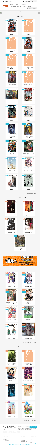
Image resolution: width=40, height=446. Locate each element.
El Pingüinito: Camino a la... (28, 363)
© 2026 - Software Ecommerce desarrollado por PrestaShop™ (20, 444)
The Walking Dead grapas (28, 101)
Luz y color (20, 248)
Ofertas (4, 437)
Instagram (17, 432)
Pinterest (13, 432)
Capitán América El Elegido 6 (28, 32)
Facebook (4, 432)
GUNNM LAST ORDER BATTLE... (12, 187)
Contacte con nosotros (7, 1)
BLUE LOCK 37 (28, 319)
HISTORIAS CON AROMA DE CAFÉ (11, 336)
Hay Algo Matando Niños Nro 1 (12, 397)
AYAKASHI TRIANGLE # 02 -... (28, 170)
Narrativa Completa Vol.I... (11, 363)
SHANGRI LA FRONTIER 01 (28, 415)
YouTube (11, 432)
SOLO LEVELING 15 (12, 136)
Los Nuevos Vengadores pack (11, 101)
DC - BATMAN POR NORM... (28, 136)
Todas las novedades (32, 193)
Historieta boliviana (14, 6)
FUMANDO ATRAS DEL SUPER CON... (28, 153)
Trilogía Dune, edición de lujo (29, 213)
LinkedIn (19, 432)
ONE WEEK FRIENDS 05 (28, 397)
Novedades (5, 439)
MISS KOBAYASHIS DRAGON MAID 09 (11, 285)
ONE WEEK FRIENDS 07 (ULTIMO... (11, 415)
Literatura (29, 6)
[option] (20, 12)
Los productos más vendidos (30, 420)
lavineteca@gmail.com (33, 443)
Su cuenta (23, 436)
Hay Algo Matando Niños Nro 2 (28, 380)
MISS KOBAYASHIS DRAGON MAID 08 (28, 285)
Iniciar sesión (23, 440)
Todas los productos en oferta (30, 342)
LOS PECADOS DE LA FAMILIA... (12, 319)
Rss (9, 432)
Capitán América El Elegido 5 (11, 50)
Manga (11, 4)
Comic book (16, 4)
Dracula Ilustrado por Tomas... (11, 213)
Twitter (6, 432)
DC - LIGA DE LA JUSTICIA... (11, 153)
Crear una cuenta (24, 441)
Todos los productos (32, 253)
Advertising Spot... (28, 187)
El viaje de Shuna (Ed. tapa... (11, 170)
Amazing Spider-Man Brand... (11, 32)
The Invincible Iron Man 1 (12, 84)
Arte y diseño (23, 6)
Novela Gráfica (24, 4)
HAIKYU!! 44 (28, 302)
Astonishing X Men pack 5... (28, 84)
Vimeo (15, 432)
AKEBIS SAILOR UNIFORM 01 (28, 336)
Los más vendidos (6, 440)
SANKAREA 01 (11, 380)
